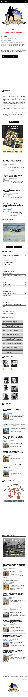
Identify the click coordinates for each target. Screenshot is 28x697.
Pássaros (5, 244)
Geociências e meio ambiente (9, 280)
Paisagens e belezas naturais (9, 293)
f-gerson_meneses (7, 40)
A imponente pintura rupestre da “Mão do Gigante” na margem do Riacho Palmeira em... (13, 594)
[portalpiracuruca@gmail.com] (6, 1)
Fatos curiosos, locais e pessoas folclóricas (12, 275)
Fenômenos (5, 278)
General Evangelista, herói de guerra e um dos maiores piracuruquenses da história (13, 205)
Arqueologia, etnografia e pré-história (11, 255)
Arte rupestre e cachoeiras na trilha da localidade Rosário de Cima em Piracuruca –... (13, 466)
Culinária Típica (6, 264)
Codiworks (4, 676)
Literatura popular (7, 286)
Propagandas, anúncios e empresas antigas (13, 304)
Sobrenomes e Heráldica (8, 311)
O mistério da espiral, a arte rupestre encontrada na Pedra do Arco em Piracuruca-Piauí (12, 651)
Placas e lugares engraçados (9, 300)
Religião (4, 306)
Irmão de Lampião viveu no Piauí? (12, 608)
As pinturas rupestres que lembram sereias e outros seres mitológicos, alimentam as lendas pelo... (12, 621)
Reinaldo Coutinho (8, 610)
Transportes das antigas (8, 313)
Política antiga (6, 302)
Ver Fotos (9, 247)
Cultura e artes (6, 266)
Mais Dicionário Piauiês (10, 57)
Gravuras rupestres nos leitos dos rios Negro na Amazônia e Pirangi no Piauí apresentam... (13, 190)
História (4, 282)
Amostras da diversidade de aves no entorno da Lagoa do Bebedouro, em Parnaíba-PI (13, 438)
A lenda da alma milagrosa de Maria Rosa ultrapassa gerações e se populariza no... (12, 636)
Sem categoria (6, 309)
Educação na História (7, 269)
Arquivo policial (6, 260)
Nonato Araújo (7, 179)
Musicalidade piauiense (8, 291)
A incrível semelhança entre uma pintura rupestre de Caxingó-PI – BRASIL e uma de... (14, 566)
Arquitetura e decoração (8, 258)
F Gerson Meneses (8, 165)
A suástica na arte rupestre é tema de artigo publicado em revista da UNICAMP (14, 423)
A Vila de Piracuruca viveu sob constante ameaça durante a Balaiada (13, 451)
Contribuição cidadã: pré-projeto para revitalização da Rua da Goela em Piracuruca (13, 409)
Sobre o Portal (18, 679)
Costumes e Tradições (8, 262)
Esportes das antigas (7, 273)
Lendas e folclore (6, 284)
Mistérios (5, 289)
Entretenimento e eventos (8, 271)
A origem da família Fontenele (11, 581)
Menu (13, 29)
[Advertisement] (14, 74)
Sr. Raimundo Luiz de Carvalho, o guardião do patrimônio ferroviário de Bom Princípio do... (13, 162)
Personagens (6, 297)
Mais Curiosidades (14, 121)
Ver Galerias (18, 247)
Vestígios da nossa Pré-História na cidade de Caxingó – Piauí (12, 175)
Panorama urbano (7, 295)
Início (12, 679)
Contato (25, 679)
